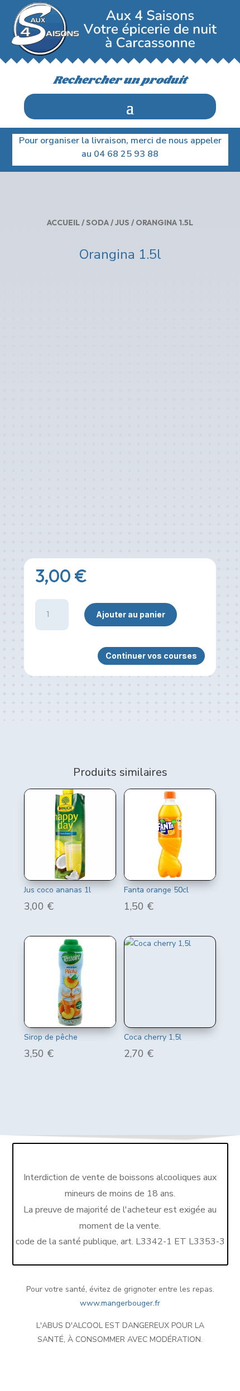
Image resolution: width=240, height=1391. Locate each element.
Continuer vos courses (151, 655)
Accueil (63, 223)
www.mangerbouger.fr (120, 1303)
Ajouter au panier (130, 614)
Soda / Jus (107, 223)
